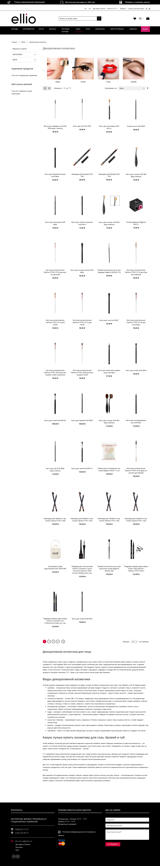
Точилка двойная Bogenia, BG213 (136, 223)
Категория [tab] (17, 54)
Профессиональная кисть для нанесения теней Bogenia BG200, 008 (109, 568)
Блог (17, 850)
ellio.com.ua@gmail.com (23, 841)
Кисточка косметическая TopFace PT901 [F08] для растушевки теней (82, 372)
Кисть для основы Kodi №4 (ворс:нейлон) (109, 223)
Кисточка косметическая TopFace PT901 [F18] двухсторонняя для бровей (136, 470)
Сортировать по (111, 88)
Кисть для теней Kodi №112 (82, 468)
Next (148, 70)
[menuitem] (15, 29)
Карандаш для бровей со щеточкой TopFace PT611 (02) (136, 519)
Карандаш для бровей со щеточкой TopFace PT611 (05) (82, 519)
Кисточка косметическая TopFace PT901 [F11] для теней (82, 322)
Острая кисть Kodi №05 (136, 126)
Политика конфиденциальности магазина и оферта (77, 833)
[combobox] (80, 18)
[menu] (80, 30)
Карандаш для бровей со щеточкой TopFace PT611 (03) (109, 519)
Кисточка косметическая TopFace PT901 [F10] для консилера (136, 322)
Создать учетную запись (136, 9)
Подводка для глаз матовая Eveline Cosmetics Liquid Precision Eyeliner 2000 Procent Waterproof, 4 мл (82, 569)
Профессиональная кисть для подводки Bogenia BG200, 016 (109, 271)
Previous (44, 70)
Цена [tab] (15, 59)
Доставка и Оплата (99, 9)
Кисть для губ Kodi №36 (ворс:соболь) (55, 469)
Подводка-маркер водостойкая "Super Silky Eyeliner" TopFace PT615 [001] (136, 568)
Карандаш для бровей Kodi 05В (82, 175)
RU (86, 9)
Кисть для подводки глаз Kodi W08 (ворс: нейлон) (55, 127)
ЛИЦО (23, 42)
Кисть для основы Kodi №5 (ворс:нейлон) (136, 175)
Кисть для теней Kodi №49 (136, 370)
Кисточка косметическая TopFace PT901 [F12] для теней (55, 322)
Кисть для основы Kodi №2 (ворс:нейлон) (109, 421)
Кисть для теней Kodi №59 (82, 619)
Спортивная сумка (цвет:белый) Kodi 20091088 (55, 567)
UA (90, 9)
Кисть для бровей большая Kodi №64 (55, 175)
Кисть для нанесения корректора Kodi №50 (109, 371)
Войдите (123, 9)
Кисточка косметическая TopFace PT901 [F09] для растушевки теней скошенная (55, 372)
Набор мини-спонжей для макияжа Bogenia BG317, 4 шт (109, 469)
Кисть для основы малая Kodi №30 (82, 271)
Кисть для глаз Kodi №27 (109, 320)
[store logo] (23, 18)
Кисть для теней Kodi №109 (55, 420)
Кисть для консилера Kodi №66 (55, 223)
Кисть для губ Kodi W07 (82, 126)
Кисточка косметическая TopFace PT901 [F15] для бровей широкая (136, 272)
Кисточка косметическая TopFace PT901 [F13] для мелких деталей (55, 272)
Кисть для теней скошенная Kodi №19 (82, 223)
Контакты (19, 847)
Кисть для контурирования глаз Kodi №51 (136, 421)
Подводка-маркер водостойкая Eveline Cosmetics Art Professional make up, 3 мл (55, 620)
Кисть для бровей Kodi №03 (82, 420)
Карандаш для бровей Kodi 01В (109, 175)
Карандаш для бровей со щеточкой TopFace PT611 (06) (55, 519)
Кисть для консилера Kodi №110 (109, 127)
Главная (14, 42)
